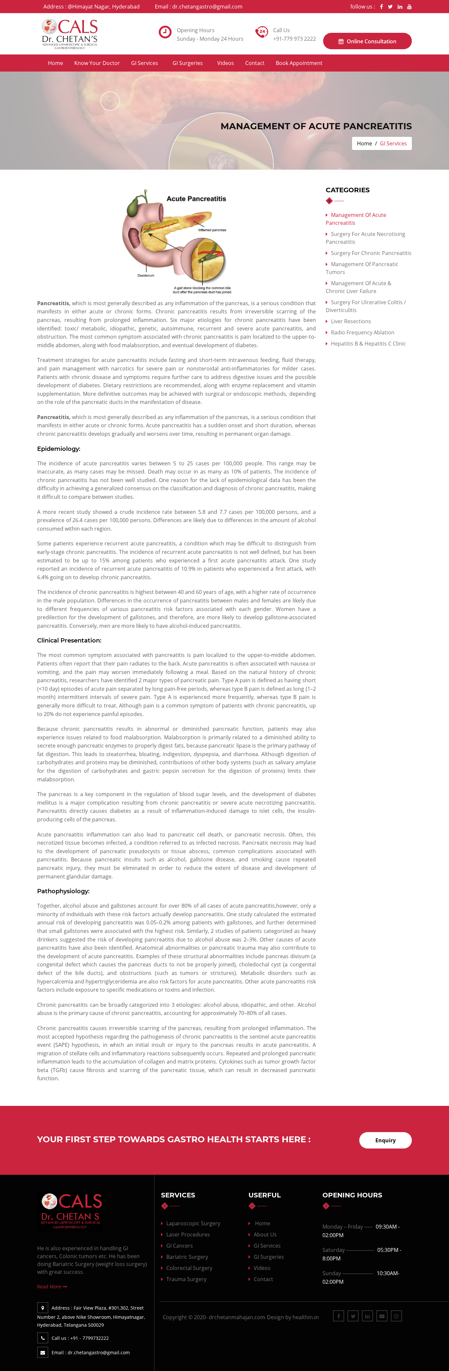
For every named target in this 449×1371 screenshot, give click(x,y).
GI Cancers (179, 1245)
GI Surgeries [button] (188, 63)
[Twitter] (390, 6)
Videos (225, 63)
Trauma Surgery (186, 1279)
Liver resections (351, 321)
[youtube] (409, 6)
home (262, 1223)
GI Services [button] (144, 63)
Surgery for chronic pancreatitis (371, 253)
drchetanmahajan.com (237, 1317)
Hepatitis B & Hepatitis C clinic (368, 343)
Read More (49, 1286)
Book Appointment (299, 63)
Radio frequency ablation (362, 332)
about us (265, 1234)
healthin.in (306, 1317)
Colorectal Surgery (189, 1268)
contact (255, 63)
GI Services (267, 1245)
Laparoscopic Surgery (193, 1223)
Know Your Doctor (97, 63)
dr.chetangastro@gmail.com (199, 6)
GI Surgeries (269, 1256)
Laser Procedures (188, 1234)
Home (55, 63)
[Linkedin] (400, 6)
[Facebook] (381, 6)
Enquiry (385, 1140)
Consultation (371, 41)
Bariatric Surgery (187, 1256)
